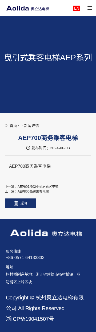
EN (76, 8)
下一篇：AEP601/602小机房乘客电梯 (31, 186)
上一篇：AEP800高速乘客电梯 (27, 191)
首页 (13, 125)
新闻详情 (31, 125)
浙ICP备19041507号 (30, 319)
